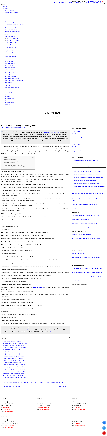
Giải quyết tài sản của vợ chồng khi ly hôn (83, 166)
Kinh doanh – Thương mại (10, 91)
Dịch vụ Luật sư (6, 85)
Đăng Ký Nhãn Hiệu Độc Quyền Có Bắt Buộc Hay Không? (87, 163)
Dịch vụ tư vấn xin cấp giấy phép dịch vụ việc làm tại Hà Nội (86, 257)
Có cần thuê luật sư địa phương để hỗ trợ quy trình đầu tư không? (87, 268)
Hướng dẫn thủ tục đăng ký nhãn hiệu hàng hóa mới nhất (87, 171)
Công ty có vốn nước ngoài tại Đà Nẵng (15, 24)
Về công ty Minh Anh (9, 10)
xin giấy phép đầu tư (44, 216)
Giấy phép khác (8, 82)
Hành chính (7, 96)
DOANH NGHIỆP (78, 138)
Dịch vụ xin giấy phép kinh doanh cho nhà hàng (83, 208)
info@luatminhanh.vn (52, 331)
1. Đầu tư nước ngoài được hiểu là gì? (10, 159)
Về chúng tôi (5, 8)
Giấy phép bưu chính (9, 72)
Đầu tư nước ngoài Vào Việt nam (18, 127)
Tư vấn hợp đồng (8, 89)
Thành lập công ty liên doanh (13, 40)
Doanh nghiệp (6, 34)
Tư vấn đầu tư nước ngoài (37, 382)
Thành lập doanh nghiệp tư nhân (14, 44)
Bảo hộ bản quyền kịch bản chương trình (81, 227)
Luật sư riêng (7, 104)
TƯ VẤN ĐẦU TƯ (78, 131)
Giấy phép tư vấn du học (10, 67)
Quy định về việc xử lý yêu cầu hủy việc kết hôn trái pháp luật (88, 177)
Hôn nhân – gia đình (9, 98)
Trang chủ (5, 6)
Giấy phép (5, 59)
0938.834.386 (90, 1)
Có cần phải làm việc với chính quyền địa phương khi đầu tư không (87, 272)
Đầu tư (4, 19)
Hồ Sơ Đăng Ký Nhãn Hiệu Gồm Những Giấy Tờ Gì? (86, 160)
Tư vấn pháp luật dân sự (10, 92)
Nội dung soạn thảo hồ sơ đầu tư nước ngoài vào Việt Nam (15, 166)
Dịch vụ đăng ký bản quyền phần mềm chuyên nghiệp (84, 223)
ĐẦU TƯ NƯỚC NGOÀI (6, 127)
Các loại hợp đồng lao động (78, 253)
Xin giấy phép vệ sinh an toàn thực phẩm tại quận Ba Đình (85, 204)
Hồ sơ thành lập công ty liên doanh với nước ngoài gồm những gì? (89, 186)
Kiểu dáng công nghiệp (10, 63)
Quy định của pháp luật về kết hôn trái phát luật (85, 180)
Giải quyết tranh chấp (9, 102)
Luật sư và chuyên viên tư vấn (11, 12)
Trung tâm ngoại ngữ (9, 69)
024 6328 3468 (98, 1)
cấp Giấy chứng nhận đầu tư (38, 287)
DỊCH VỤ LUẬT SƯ (79, 151)
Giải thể (6, 54)
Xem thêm (74, 133)
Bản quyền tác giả (9, 65)
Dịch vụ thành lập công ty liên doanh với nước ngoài (86, 168)
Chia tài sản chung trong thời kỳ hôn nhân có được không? (88, 174)
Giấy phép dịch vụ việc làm (10, 76)
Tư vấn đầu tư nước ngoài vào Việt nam (54, 382)
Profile (6, 14)
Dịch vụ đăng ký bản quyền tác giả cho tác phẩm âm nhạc (85, 215)
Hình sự (6, 94)
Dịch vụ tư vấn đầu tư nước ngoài (11, 382)
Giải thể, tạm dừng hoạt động (11, 29)
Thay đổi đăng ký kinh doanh (11, 47)
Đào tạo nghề (8, 71)
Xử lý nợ (6, 100)
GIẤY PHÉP (77, 144)
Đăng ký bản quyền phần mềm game (80, 219)
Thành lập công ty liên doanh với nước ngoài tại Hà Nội (87, 183)
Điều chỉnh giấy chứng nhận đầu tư (12, 27)
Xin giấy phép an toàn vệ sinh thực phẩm (14, 80)
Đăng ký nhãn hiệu (9, 61)
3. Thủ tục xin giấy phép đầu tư (9, 162)
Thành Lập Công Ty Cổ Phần (13, 38)
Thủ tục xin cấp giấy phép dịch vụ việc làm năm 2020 (84, 261)
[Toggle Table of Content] (32, 158)
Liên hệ (6, 16)
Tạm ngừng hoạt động (9, 52)
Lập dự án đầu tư (8, 21)
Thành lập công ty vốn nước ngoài (12, 22)
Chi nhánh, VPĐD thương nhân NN (12, 31)
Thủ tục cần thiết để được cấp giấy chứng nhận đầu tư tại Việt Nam (87, 276)
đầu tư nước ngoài (25, 382)
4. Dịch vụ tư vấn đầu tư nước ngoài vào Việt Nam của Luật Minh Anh (16, 164)
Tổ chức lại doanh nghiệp (10, 56)
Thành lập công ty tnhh (12, 42)
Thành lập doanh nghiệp (10, 36)
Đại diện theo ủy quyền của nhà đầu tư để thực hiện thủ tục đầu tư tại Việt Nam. (19, 168)
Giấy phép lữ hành (9, 74)
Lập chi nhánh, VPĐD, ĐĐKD (11, 49)
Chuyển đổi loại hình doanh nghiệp (12, 51)
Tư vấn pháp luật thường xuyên (12, 87)
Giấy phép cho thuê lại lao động (12, 78)
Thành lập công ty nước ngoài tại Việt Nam (22, 329)
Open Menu (3, 4)
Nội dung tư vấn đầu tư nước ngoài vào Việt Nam (13, 165)
